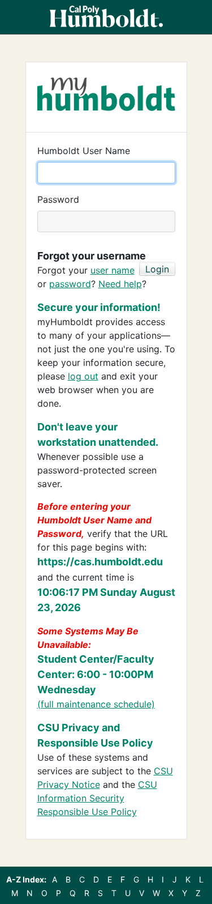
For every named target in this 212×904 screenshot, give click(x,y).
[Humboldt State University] (106, 17)
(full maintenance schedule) (96, 704)
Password (58, 199)
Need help (120, 283)
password (70, 283)
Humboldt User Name (83, 150)
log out (83, 376)
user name (112, 270)
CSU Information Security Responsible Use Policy (97, 798)
